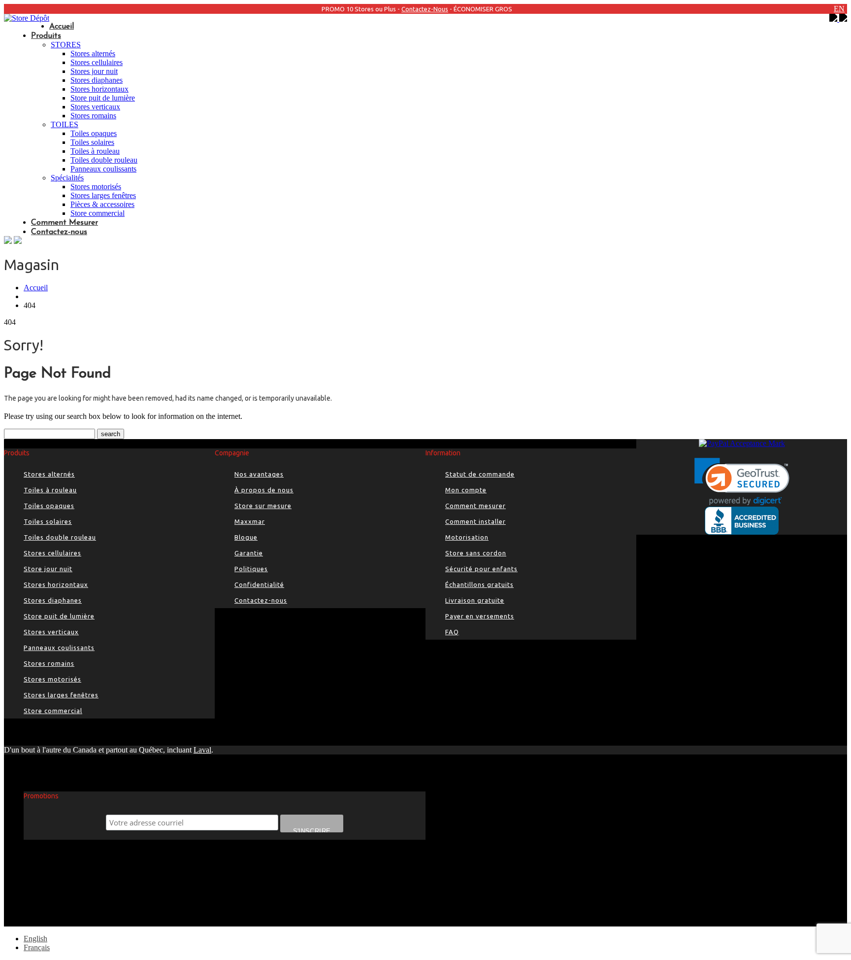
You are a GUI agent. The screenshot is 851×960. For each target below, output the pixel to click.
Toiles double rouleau (103, 160)
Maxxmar (249, 521)
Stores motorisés (95, 186)
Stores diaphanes (96, 80)
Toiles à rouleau (95, 151)
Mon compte (466, 489)
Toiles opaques (93, 133)
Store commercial (97, 213)
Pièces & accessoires (102, 204)
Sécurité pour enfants (481, 568)
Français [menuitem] (37, 947)
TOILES (64, 124)
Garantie (248, 552)
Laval (202, 750)
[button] (741, 482)
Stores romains (93, 115)
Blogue (246, 537)
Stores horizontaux (99, 89)
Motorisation (467, 537)
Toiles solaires (92, 142)
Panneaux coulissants (103, 169)
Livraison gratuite (474, 600)
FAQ (452, 631)
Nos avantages (259, 474)
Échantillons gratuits (479, 584)
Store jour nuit (48, 568)
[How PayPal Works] (742, 443)
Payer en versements (479, 616)
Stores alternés (92, 53)
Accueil (61, 27)
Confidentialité (259, 584)
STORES (66, 44)
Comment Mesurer (64, 223)
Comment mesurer (475, 505)
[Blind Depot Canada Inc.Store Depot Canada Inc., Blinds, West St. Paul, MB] (742, 521)
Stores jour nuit (94, 71)
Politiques (251, 568)
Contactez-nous (59, 232)
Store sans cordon (475, 552)
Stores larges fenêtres (103, 195)
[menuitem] (35, 938)
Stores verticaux (95, 107)
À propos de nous (264, 489)
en (839, 8)
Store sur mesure (263, 505)
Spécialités (67, 177)
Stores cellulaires (96, 62)
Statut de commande (480, 474)
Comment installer (475, 521)
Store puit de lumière (102, 98)
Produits (46, 36)
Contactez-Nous (424, 8)
